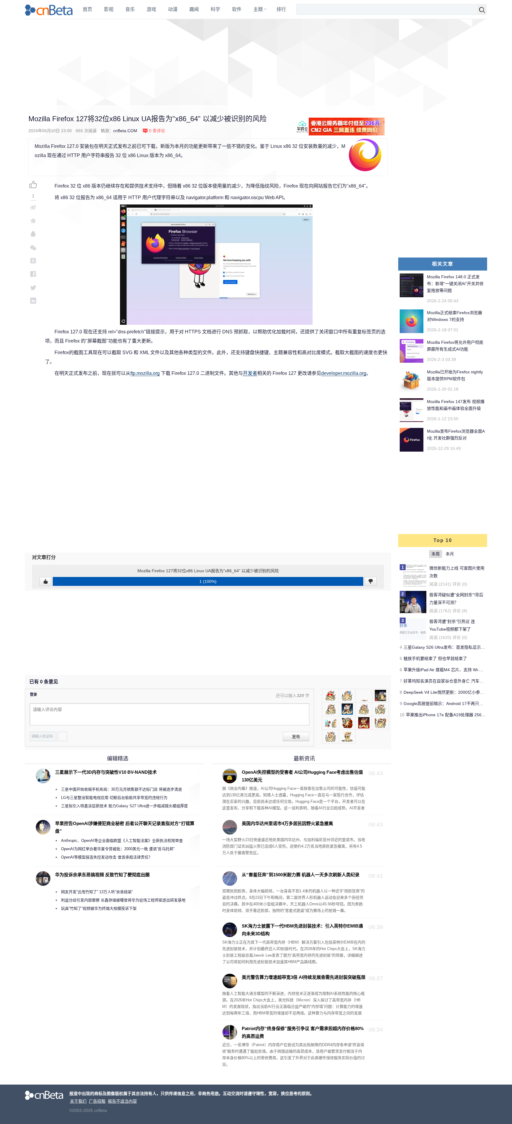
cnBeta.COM (125, 130)
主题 (258, 9)
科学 (215, 9)
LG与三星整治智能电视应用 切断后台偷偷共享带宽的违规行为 (114, 797)
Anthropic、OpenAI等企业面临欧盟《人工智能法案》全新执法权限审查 (122, 840)
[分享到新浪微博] (33, 207)
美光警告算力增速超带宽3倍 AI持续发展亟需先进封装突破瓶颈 (303, 977)
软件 (236, 9)
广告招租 (97, 1101)
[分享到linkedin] (33, 300)
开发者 (250, 373)
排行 (281, 9)
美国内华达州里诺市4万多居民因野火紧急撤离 (287, 823)
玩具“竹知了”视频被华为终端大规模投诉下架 (99, 908)
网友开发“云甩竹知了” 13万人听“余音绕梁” (97, 892)
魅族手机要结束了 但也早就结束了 (435, 658)
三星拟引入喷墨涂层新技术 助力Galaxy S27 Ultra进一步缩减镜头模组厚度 (124, 806)
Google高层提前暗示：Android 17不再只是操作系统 (452, 703)
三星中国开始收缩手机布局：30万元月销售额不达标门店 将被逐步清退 (121, 789)
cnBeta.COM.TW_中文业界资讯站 (49, 9)
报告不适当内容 (122, 1101)
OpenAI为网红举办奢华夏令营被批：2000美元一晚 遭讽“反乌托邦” (118, 849)
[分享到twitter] (33, 287)
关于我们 (78, 1101)
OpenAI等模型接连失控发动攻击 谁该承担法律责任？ (106, 857)
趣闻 (194, 9)
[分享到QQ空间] (33, 220)
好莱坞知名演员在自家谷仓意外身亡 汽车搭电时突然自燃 (456, 681)
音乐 (130, 9)
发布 (296, 736)
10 (402, 714)
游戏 (151, 9)
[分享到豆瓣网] (33, 260)
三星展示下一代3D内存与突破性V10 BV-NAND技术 (106, 772)
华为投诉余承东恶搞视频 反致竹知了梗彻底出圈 (102, 874)
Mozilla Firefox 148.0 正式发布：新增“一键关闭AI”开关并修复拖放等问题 (455, 283)
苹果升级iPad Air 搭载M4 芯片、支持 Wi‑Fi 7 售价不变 (454, 669)
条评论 (157, 130)
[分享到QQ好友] (33, 234)
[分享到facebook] (33, 274)
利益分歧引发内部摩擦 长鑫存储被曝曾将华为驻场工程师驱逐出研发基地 (123, 900)
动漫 (172, 9)
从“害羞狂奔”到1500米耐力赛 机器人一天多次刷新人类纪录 (300, 874)
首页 (87, 9)
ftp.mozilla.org (145, 373)
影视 (108, 9)
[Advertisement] (256, 62)
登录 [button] (33, 695)
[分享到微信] (33, 247)
